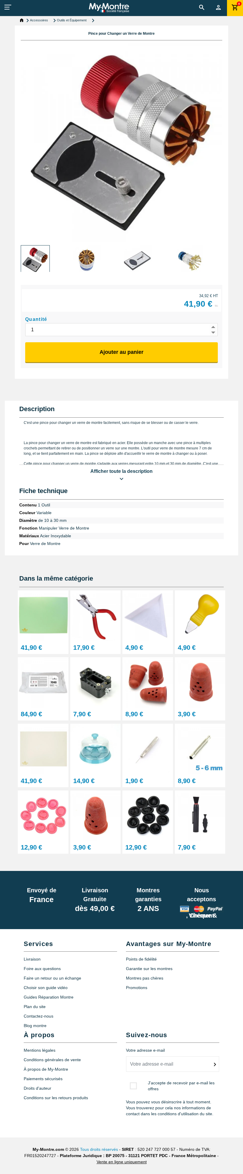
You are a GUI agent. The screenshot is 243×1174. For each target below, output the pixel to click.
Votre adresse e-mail (145, 1050)
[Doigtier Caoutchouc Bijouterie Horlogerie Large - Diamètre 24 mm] (200, 682)
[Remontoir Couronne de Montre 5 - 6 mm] (200, 748)
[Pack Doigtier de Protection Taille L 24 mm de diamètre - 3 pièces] (147, 682)
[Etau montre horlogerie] (95, 682)
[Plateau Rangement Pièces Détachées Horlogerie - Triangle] (147, 615)
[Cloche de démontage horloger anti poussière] (95, 748)
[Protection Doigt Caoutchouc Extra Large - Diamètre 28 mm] (95, 815)
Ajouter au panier (121, 352)
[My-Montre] (109, 8)
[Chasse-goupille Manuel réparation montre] (147, 748)
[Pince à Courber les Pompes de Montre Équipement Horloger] (95, 615)
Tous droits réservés (99, 1149)
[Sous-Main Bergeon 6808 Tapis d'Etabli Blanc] (43, 748)
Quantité (36, 319)
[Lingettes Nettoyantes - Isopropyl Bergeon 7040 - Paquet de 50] (43, 682)
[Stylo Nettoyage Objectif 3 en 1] (200, 815)
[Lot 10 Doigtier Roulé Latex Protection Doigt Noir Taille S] (147, 815)
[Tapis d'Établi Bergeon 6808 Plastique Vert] (43, 615)
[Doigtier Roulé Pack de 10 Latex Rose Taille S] (43, 815)
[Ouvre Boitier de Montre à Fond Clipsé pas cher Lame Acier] (200, 615)
